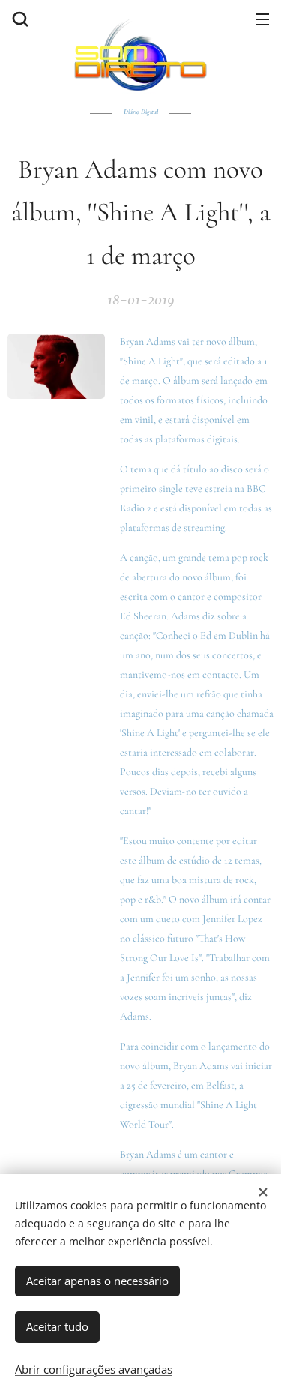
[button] (19, 18)
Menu (262, 19)
